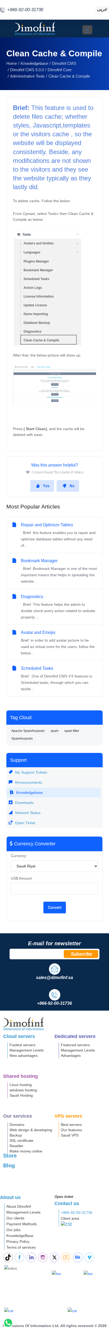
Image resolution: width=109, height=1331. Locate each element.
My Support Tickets (30, 772)
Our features (71, 1130)
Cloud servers (19, 1036)
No (72, 486)
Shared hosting (20, 1076)
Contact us (66, 1203)
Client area (70, 1218)
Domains (17, 1124)
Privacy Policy (17, 1241)
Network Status (27, 813)
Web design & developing (31, 1130)
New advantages (24, 1055)
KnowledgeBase (19, 1235)
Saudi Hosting (21, 1095)
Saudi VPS (70, 1135)
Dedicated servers (75, 1036)
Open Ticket (24, 823)
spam (54, 731)
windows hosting (23, 1090)
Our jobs (13, 1230)
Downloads (24, 802)
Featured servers (75, 1045)
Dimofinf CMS (64, 63)
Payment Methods (21, 1224)
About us (10, 1197)
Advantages (71, 1055)
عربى (102, 9)
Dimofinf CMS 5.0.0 (27, 69)
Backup (16, 1135)
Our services (17, 1116)
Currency (18, 856)
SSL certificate (21, 1140)
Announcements (28, 782)
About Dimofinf (18, 1206)
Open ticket (63, 1197)
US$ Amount (21, 878)
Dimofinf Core (59, 69)
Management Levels (27, 1050)
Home (11, 63)
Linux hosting (21, 1085)
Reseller (16, 1146)
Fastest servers (22, 1045)
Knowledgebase (34, 63)
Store (10, 1156)
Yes (46, 486)
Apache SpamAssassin (28, 731)
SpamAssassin (22, 738)
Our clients (15, 1218)
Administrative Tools (27, 76)
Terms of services (21, 1247)
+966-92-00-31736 (76, 1212)
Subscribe (81, 954)
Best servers (71, 1124)
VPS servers (68, 1116)
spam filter (71, 731)
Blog (9, 1165)
